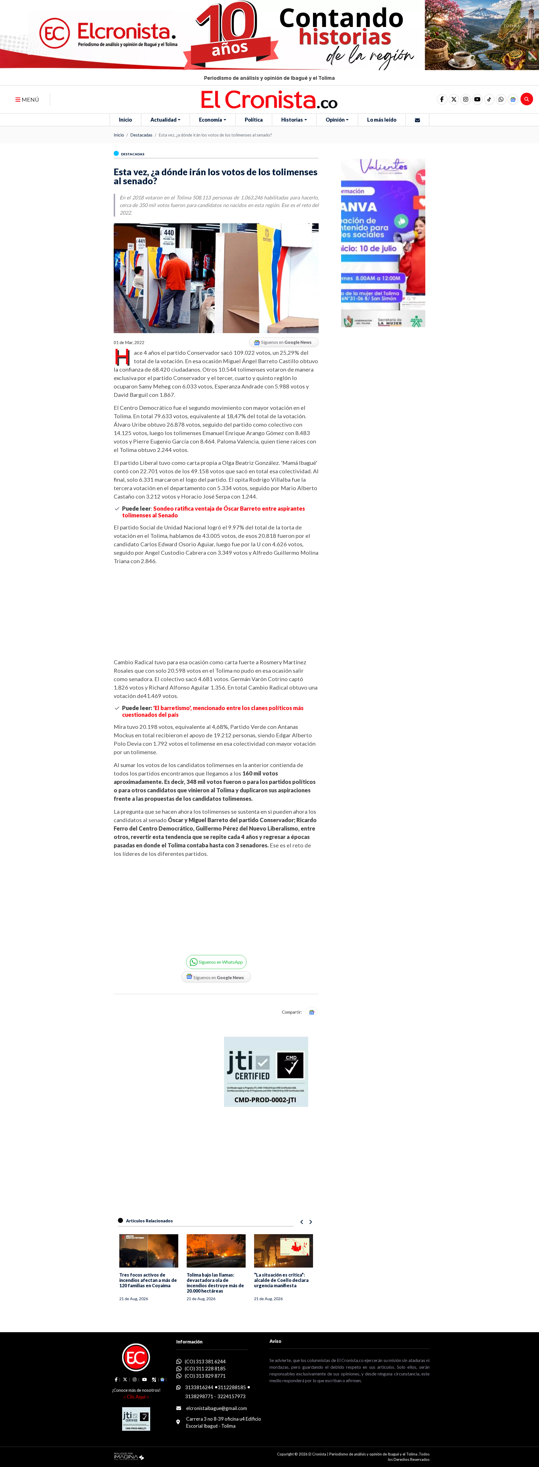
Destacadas (141, 134)
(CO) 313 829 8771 (205, 1376)
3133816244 (199, 1387)
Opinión (335, 120)
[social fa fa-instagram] (465, 99)
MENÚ (29, 99)
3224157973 (232, 1396)
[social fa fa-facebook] (442, 99)
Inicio (125, 120)
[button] (501, 99)
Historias (292, 120)
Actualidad (163, 120)
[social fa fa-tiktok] (489, 99)
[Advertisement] (216, 611)
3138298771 (199, 1396)
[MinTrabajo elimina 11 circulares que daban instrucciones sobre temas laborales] (283, 1250)
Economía (210, 120)
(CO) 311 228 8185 (205, 1369)
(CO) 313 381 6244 (205, 1361)
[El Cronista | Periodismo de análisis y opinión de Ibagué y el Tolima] (269, 98)
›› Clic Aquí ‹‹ (136, 1397)
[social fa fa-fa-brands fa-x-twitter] (454, 99)
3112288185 (232, 1387)
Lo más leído (381, 120)
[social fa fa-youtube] (477, 99)
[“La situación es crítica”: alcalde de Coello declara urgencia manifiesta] (216, 1250)
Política (254, 120)
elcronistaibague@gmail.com (216, 1408)
